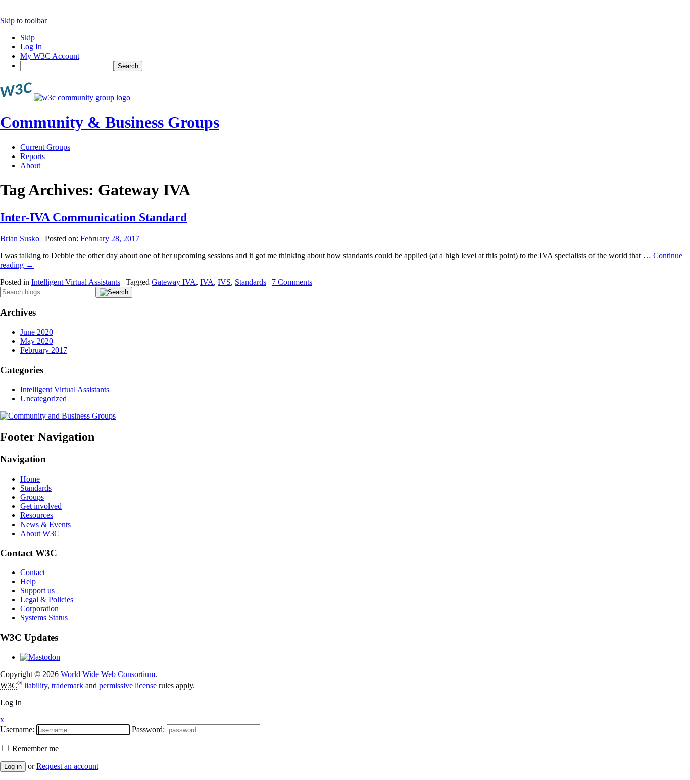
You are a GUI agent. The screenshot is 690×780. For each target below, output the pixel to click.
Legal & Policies (46, 599)
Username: (17, 729)
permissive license (128, 685)
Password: (148, 729)
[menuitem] (355, 66)
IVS (224, 282)
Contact (32, 572)
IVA (207, 282)
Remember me (34, 748)
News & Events (45, 524)
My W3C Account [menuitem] (49, 55)
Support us (37, 590)
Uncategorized (43, 398)
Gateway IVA (174, 282)
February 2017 (43, 350)
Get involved (41, 506)
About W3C (40, 533)
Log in (13, 766)
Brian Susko (19, 238)
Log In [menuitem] (31, 46)
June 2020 (36, 332)
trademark (67, 685)
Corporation (39, 608)
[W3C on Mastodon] (40, 657)
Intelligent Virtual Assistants (75, 282)
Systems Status (44, 617)
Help (28, 581)
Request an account (67, 766)
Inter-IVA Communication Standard (93, 217)
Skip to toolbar (23, 20)
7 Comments (292, 282)
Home (30, 479)
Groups (32, 497)
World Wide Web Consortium (108, 674)
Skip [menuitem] (27, 37)
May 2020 (36, 341)
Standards (250, 282)
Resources (36, 515)
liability (35, 685)
